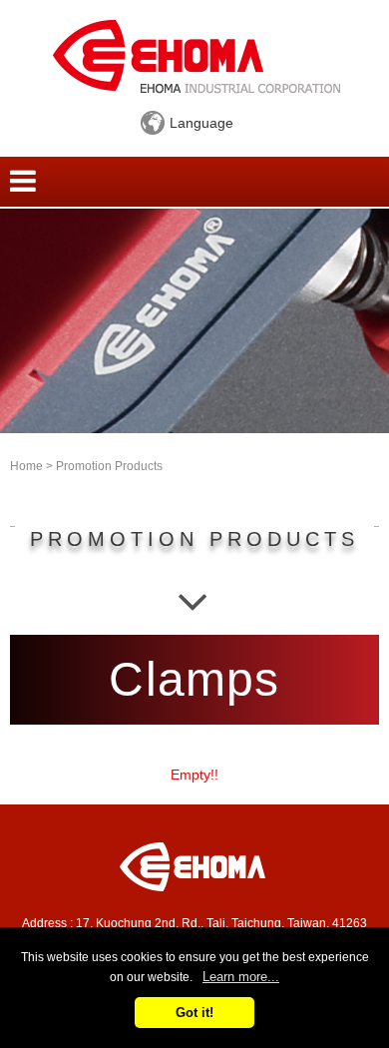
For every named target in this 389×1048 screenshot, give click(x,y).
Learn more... (240, 976)
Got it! (194, 1012)
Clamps (194, 679)
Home (26, 466)
